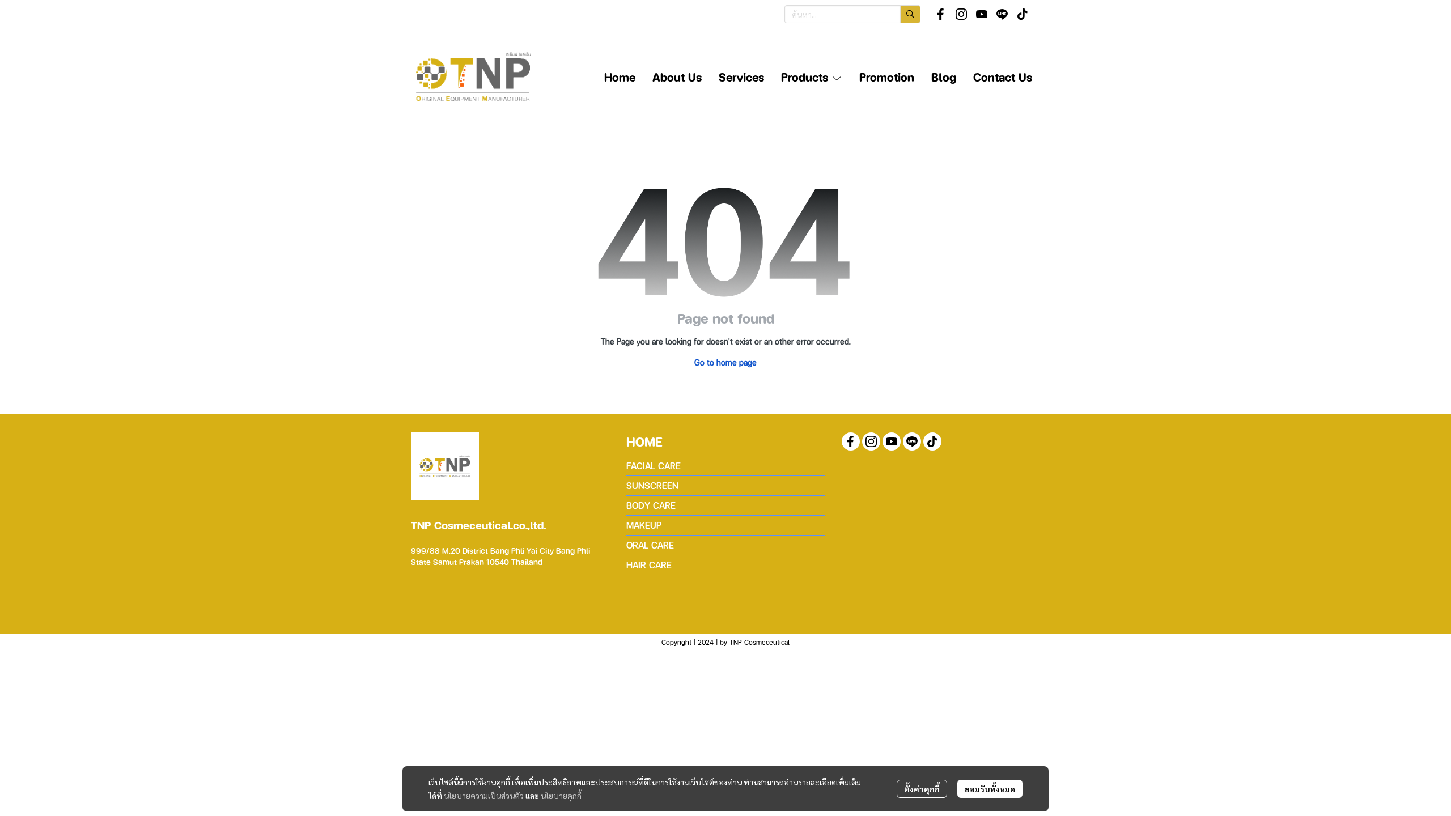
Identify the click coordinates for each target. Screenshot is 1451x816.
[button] (852, 14)
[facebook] (941, 14)
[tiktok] (1022, 14)
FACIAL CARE (653, 465)
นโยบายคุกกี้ (561, 795)
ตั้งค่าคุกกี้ (922, 789)
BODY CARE (651, 505)
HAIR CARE (649, 564)
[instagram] (961, 14)
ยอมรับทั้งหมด (990, 789)
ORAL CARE (650, 544)
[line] (1002, 14)
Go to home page (725, 362)
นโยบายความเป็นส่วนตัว (484, 795)
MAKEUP (643, 525)
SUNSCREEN (652, 485)
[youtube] (982, 14)
